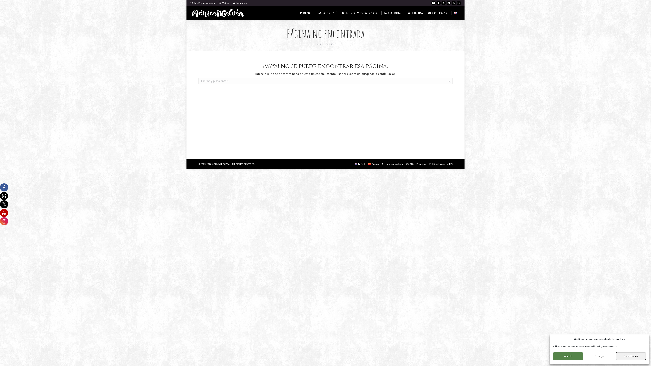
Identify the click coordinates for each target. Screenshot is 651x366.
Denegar (599, 356)
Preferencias (631, 356)
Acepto (568, 356)
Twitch (225, 3)
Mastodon (241, 3)
